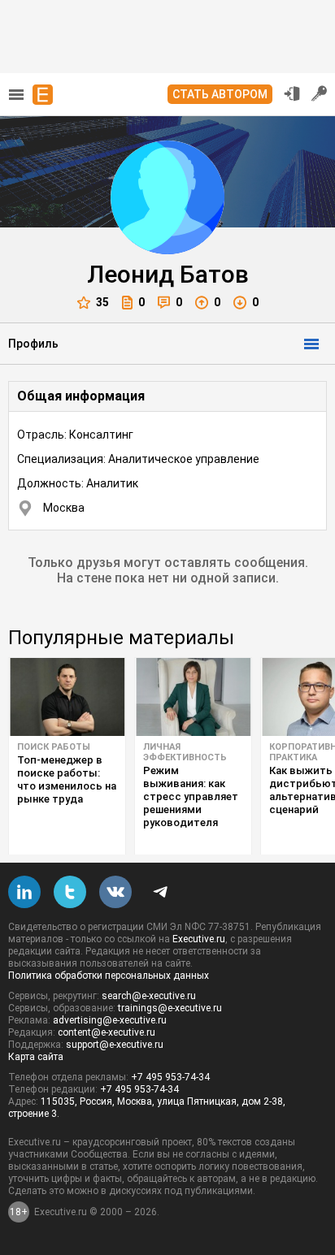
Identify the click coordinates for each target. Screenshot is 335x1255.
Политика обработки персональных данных (108, 975)
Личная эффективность (185, 752)
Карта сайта (35, 1056)
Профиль (33, 343)
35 (102, 302)
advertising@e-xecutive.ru (110, 1020)
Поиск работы (53, 747)
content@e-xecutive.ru (106, 1032)
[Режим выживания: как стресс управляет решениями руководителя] (193, 697)
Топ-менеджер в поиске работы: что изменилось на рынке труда (66, 779)
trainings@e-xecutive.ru (170, 1008)
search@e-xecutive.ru (149, 996)
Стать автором (220, 94)
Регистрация (319, 93)
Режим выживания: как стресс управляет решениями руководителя (190, 796)
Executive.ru (198, 939)
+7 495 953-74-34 (170, 1077)
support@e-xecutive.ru (114, 1044)
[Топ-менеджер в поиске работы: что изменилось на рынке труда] (67, 697)
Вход (292, 93)
